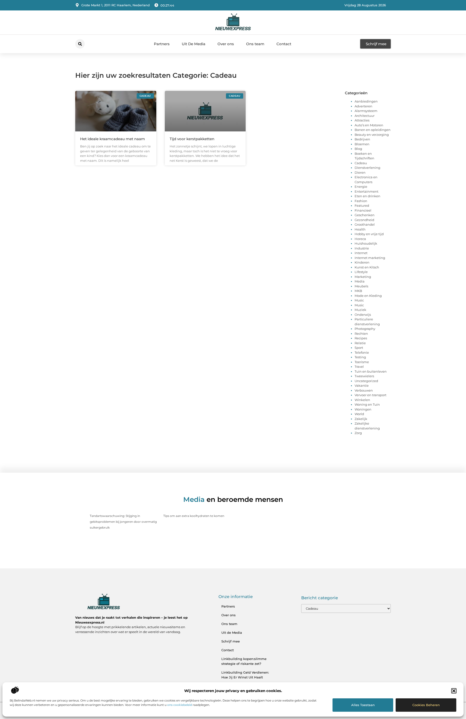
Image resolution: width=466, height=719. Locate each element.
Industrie (362, 248)
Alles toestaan (363, 705)
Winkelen (362, 400)
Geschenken (364, 215)
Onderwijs (363, 315)
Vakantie (362, 385)
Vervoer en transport (370, 395)
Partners (162, 44)
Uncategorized (366, 381)
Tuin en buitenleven (371, 371)
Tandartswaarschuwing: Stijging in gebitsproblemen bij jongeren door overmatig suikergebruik (123, 521)
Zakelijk (361, 419)
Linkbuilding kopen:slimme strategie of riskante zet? (243, 661)
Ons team (255, 44)
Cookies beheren (426, 705)
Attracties (362, 120)
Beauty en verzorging (372, 135)
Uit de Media (231, 632)
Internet (361, 253)
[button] (453, 690)
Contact (283, 44)
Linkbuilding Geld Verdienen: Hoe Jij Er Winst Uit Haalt (245, 674)
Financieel (363, 210)
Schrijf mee (230, 641)
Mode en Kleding (368, 296)
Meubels (361, 286)
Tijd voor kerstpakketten (192, 139)
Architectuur (364, 116)
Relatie (360, 343)
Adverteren (363, 106)
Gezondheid (364, 220)
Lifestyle (361, 272)
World (359, 414)
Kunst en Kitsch (367, 267)
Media (360, 281)
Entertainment (366, 191)
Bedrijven (362, 139)
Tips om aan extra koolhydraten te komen (193, 516)
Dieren (360, 172)
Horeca (360, 239)
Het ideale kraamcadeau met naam (112, 139)
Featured (362, 205)
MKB (358, 291)
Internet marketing (370, 258)
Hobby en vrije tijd (369, 234)
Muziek (360, 310)
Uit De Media (193, 44)
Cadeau (361, 163)
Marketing (363, 277)
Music (359, 300)
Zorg (358, 433)
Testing (360, 357)
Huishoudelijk (366, 243)
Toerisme (362, 362)
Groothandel (365, 224)
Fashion (361, 201)
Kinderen (362, 262)
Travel (359, 366)
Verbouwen (364, 390)
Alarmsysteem (366, 111)
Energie (361, 186)
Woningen (363, 409)
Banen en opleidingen (373, 130)
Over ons (225, 44)
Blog (358, 149)
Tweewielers (364, 376)
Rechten (361, 333)
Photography (365, 329)
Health (360, 229)
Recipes (361, 338)
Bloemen (362, 144)
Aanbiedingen (366, 101)
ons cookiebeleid (179, 705)
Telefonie (362, 352)
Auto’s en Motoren (369, 125)
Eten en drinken (367, 196)
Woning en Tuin (367, 404)
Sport (359, 348)
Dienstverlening (367, 168)
